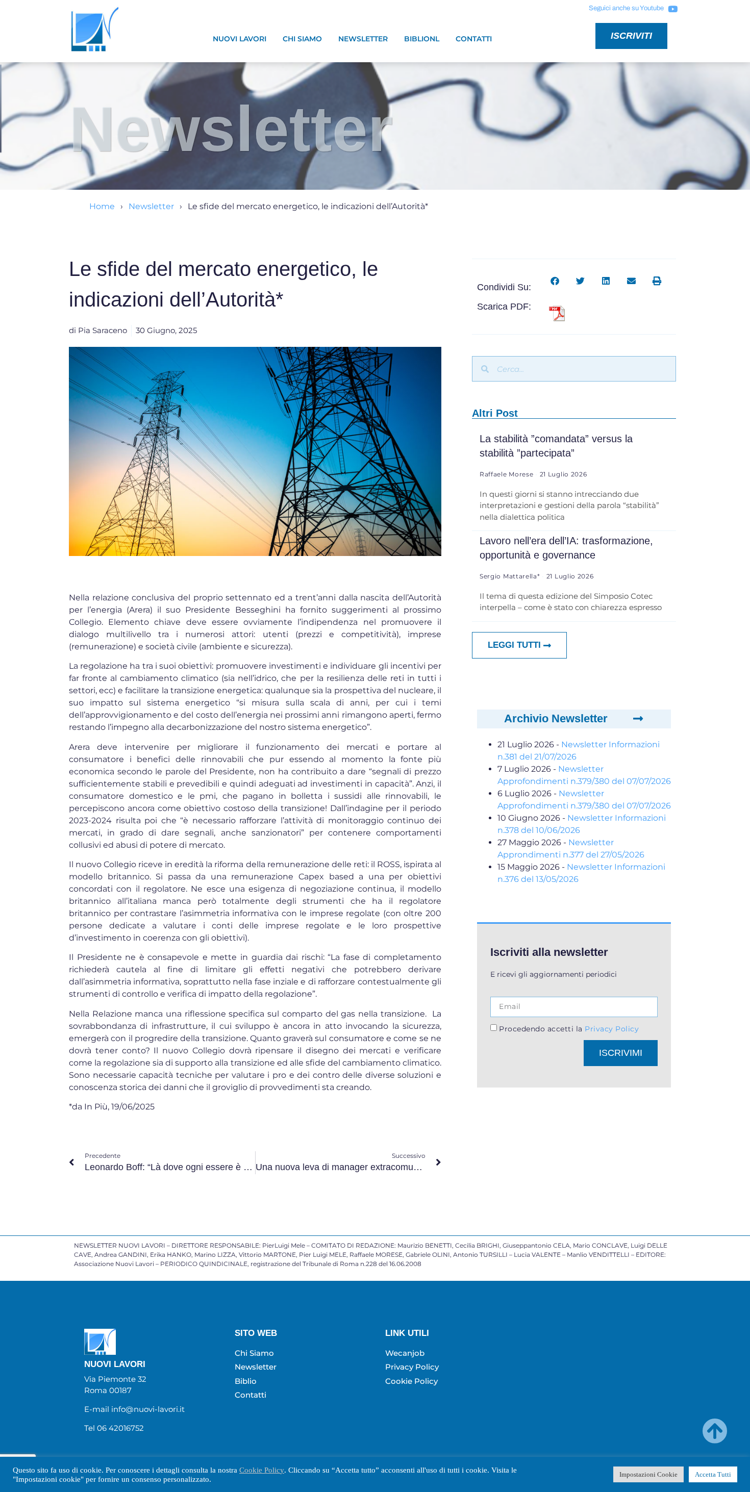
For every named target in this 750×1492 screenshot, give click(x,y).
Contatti (474, 38)
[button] (554, 280)
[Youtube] (672, 8)
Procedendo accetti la (569, 1028)
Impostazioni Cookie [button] (648, 1474)
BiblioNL (421, 38)
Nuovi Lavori (239, 38)
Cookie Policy (261, 1470)
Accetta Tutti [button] (713, 1474)
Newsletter (363, 38)
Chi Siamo (302, 38)
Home (102, 206)
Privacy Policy (611, 1028)
